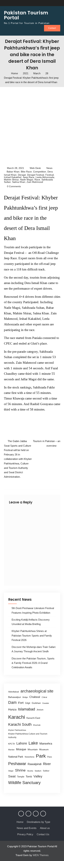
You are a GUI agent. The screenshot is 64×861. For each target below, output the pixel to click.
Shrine (20, 770)
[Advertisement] (32, 125)
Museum (44, 749)
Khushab (36, 725)
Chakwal (34, 697)
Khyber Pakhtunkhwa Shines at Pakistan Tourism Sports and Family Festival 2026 (32, 635)
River (47, 764)
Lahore (21, 743)
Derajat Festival (35, 174)
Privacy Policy (25, 834)
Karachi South (20, 724)
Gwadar (45, 703)
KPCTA (11, 744)
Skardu (30, 771)
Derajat (22, 174)
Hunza (12, 709)
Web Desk (35, 168)
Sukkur (46, 771)
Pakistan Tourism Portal (26, 15)
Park (41, 756)
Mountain (33, 749)
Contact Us (43, 834)
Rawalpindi (34, 764)
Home (20, 821)
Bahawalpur (14, 697)
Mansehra (45, 743)
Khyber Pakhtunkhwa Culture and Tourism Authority (27, 736)
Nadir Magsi (26, 179)
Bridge (25, 697)
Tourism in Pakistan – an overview (46, 443)
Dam (12, 702)
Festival (49, 174)
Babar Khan (13, 171)
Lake (33, 743)
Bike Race (26, 171)
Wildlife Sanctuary (24, 782)
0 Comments (14, 186)
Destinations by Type (38, 821)
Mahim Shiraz (11, 179)
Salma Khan (18, 182)
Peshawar (17, 763)
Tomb (29, 776)
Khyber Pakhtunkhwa (17, 730)
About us (45, 828)
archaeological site (36, 691)
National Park (15, 756)
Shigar (10, 771)
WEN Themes (41, 855)
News (49, 168)
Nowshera (29, 757)
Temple (20, 776)
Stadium (38, 771)
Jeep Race (28, 177)
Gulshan (36, 703)
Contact (52, 28)
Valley (37, 776)
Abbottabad (13, 692)
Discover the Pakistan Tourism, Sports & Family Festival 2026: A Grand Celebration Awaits (33, 663)
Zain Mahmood (35, 182)
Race (37, 179)
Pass (49, 757)
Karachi (16, 717)
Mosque (21, 749)
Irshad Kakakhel (12, 177)
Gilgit (27, 703)
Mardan (11, 750)
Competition (39, 171)
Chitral (44, 697)
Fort (21, 703)
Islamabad (26, 709)
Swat (12, 776)
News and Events (27, 828)
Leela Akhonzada (45, 177)
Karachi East (33, 718)
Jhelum (40, 710)
